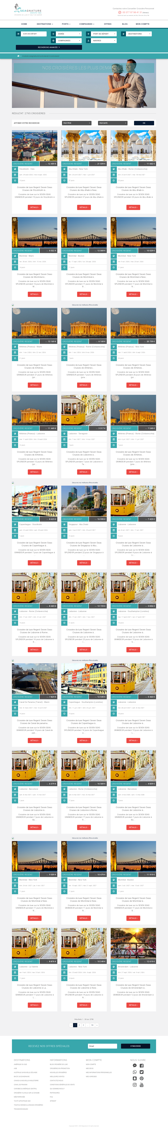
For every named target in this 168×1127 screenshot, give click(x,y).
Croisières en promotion (60, 1068)
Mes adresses (91, 1076)
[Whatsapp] (135, 1071)
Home (24, 24)
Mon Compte (142, 24)
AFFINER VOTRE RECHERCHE (27, 123)
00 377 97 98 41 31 (132, 12)
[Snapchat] (135, 1078)
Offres (107, 24)
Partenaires (55, 1093)
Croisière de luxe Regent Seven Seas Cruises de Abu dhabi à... (133, 188)
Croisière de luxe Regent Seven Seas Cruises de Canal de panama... (34, 721)
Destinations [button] (44, 24)
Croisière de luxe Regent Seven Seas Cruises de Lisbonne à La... (34, 986)
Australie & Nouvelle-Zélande (25, 1072)
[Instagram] (135, 1084)
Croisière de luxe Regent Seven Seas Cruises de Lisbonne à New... (84, 986)
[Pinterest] (142, 1078)
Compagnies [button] (86, 24)
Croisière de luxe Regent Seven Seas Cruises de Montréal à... (34, 275)
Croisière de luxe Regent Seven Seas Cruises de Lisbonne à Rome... (34, 631)
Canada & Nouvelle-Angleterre (26, 1080)
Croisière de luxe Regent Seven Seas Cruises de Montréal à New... (133, 275)
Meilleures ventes (57, 1076)
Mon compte (91, 1064)
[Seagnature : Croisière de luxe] (48, 8)
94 (92, 1025)
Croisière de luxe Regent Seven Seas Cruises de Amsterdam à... (133, 986)
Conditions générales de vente (62, 1085)
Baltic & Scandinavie (22, 1076)
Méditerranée (19, 1097)
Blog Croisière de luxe (59, 1064)
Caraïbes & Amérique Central (25, 1089)
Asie (15, 1068)
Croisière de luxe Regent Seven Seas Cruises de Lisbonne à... (84, 453)
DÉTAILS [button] (34, 207)
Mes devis (89, 1068)
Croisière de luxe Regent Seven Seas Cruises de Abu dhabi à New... (84, 188)
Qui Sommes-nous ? (57, 1089)
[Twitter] (142, 1072)
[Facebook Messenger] (135, 1065)
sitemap (53, 1101)
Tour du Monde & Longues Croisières (28, 1105)
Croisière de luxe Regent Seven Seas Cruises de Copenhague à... (34, 544)
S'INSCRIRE (135, 1046)
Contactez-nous (56, 1080)
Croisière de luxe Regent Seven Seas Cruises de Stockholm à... (34, 188)
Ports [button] (65, 24)
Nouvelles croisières (58, 1072)
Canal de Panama (20, 1085)
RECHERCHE (48, 47)
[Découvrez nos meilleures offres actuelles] (84, 305)
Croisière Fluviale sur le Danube (26, 1093)
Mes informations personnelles (99, 1072)
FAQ (51, 1097)
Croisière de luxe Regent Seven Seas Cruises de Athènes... (34, 366)
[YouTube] (142, 1084)
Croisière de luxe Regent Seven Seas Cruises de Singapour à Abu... (84, 544)
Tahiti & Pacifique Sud (22, 1101)
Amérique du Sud (20, 1064)
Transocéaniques (21, 1109)
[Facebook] (142, 1065)
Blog (125, 24)
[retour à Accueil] (18, 56)
